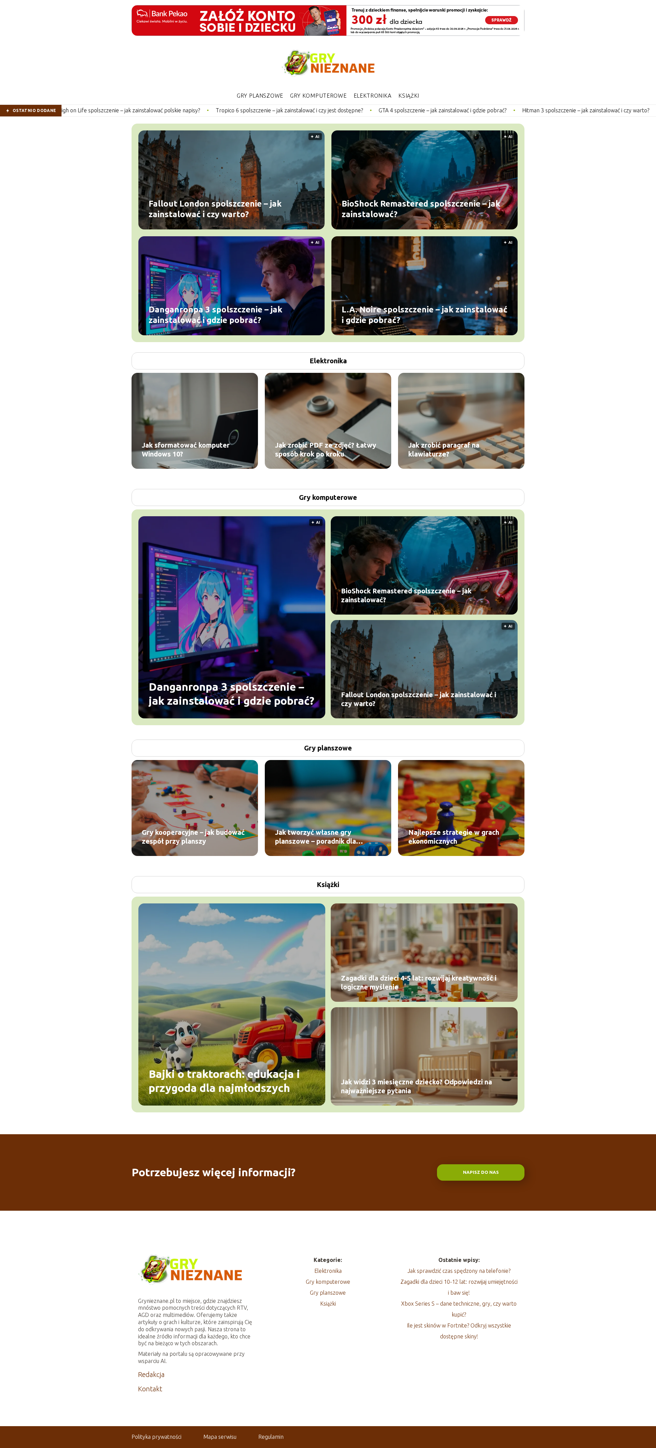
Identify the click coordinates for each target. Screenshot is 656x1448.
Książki (408, 96)
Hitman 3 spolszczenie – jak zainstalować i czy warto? (478, 110)
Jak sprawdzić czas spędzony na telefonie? (459, 1271)
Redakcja (151, 1374)
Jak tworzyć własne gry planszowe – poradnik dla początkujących (315, 837)
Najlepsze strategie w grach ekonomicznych (453, 836)
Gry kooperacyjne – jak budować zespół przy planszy (193, 836)
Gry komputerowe (318, 96)
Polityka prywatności (156, 1437)
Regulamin (271, 1437)
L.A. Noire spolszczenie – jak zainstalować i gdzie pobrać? (424, 314)
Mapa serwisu (219, 1437)
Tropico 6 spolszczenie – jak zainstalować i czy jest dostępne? (181, 110)
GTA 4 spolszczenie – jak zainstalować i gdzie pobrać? (335, 110)
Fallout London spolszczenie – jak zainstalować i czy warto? (215, 209)
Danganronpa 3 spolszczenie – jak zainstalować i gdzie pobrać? (215, 314)
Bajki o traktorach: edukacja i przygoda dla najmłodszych (224, 1080)
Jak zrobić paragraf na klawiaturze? (443, 449)
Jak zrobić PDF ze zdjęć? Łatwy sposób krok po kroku (325, 449)
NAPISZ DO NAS (481, 1172)
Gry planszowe (260, 96)
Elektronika (373, 96)
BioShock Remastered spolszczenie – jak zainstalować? (421, 209)
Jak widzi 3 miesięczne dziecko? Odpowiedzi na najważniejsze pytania (416, 1086)
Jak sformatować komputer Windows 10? (186, 449)
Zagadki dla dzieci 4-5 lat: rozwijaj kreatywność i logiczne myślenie (418, 982)
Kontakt (150, 1389)
